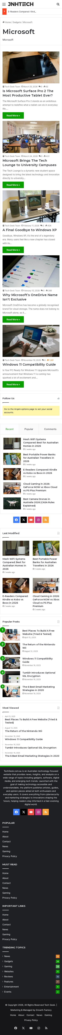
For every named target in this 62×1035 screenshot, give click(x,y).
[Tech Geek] (20, 4)
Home (7, 22)
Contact (6, 841)
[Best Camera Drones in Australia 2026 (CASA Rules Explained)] (12, 503)
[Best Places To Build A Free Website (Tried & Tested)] (11, 635)
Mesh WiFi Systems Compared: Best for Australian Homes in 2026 (41, 442)
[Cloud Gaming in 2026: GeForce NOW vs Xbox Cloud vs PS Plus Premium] (12, 488)
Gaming (6, 851)
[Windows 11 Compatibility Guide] (31, 341)
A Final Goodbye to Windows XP (30, 230)
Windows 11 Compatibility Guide (29, 364)
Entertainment (11, 986)
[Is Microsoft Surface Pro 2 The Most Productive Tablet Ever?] (31, 68)
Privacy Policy (9, 856)
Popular (28, 429)
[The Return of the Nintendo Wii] (11, 649)
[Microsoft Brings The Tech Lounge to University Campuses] (31, 137)
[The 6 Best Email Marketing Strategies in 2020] (11, 691)
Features (8, 981)
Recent (10, 429)
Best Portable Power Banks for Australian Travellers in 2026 (39, 458)
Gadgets (17, 22)
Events (7, 991)
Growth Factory (44, 1010)
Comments (50, 429)
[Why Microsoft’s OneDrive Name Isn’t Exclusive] (31, 271)
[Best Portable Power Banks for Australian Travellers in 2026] (12, 459)
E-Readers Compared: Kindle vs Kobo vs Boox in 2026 (35, 11)
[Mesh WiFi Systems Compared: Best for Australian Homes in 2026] (12, 444)
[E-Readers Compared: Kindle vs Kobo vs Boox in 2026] (12, 474)
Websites (9, 971)
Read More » (13, 115)
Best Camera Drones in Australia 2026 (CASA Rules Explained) (39, 502)
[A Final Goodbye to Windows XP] (31, 206)
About (5, 836)
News (5, 846)
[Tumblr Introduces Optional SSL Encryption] (11, 677)
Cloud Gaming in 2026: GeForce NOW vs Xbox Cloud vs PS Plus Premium (40, 487)
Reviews (8, 976)
